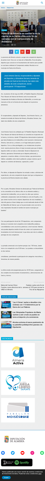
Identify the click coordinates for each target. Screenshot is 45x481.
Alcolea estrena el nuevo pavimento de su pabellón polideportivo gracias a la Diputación (28, 324)
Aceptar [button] (6, 477)
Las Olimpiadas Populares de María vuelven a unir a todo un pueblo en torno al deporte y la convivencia (27, 314)
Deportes (4, 30)
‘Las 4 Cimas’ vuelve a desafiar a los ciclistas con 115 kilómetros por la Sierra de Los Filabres (27, 304)
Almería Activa (5, 305)
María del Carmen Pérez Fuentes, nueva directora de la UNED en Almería (11, 287)
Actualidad (7, 326)
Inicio (3, 8)
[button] (42, 3)
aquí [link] (39, 474)
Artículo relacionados (9, 297)
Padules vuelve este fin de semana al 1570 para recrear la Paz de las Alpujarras (33, 287)
